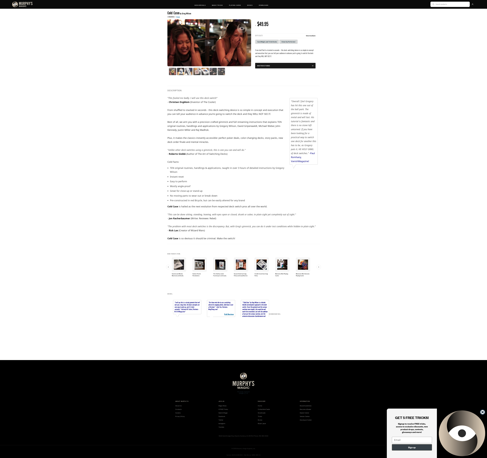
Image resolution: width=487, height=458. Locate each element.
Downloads (263, 5)
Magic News (223, 406)
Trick (178, 16)
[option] (182, 267)
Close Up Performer (288, 41)
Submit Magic (223, 413)
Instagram (222, 423)
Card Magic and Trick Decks (267, 41)
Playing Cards (235, 5)
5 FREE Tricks (223, 409)
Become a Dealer (305, 409)
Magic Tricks (217, 5)
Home (260, 406)
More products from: (174, 254)
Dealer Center (304, 413)
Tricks (260, 416)
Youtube (221, 427)
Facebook (222, 416)
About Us (178, 406)
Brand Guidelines (305, 406)
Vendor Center (305, 416)
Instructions (263, 65)
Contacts (178, 409)
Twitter (221, 420)
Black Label (262, 423)
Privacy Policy (180, 416)
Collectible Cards (264, 409)
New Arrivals (200, 5)
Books (250, 5)
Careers (178, 413)
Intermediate (311, 35)
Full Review (229, 314)
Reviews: (170, 294)
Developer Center (306, 420)
